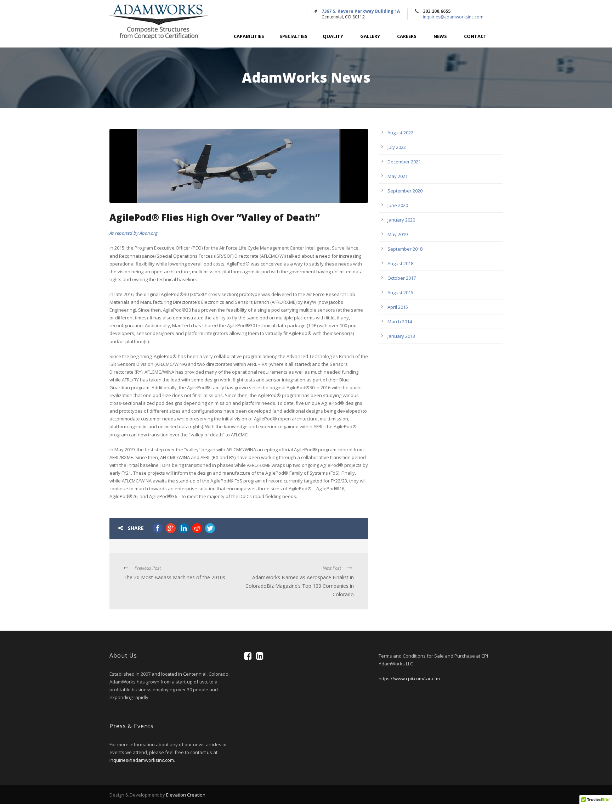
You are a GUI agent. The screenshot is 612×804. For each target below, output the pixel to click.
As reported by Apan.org (133, 233)
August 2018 (400, 263)
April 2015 (397, 307)
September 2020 (405, 191)
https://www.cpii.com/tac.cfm (409, 678)
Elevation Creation (185, 795)
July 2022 (396, 147)
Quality (333, 36)
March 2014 (399, 321)
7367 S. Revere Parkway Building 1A (361, 11)
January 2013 (401, 336)
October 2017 (401, 278)
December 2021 (404, 161)
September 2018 (405, 249)
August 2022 (400, 132)
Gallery (370, 36)
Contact (475, 36)
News (440, 36)
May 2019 (397, 234)
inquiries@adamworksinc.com (453, 17)
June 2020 (397, 205)
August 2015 (400, 292)
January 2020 (401, 220)
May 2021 (397, 176)
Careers (406, 36)
